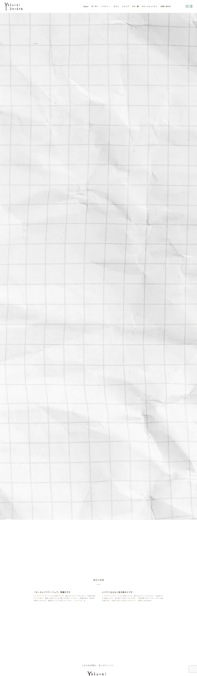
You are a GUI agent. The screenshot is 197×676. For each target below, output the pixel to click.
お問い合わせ (165, 6)
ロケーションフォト (149, 6)
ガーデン (94, 6)
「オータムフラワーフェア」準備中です (52, 592)
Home (85, 6)
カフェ (116, 6)
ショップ (125, 6)
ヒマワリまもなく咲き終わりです (117, 592)
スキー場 (135, 6)
